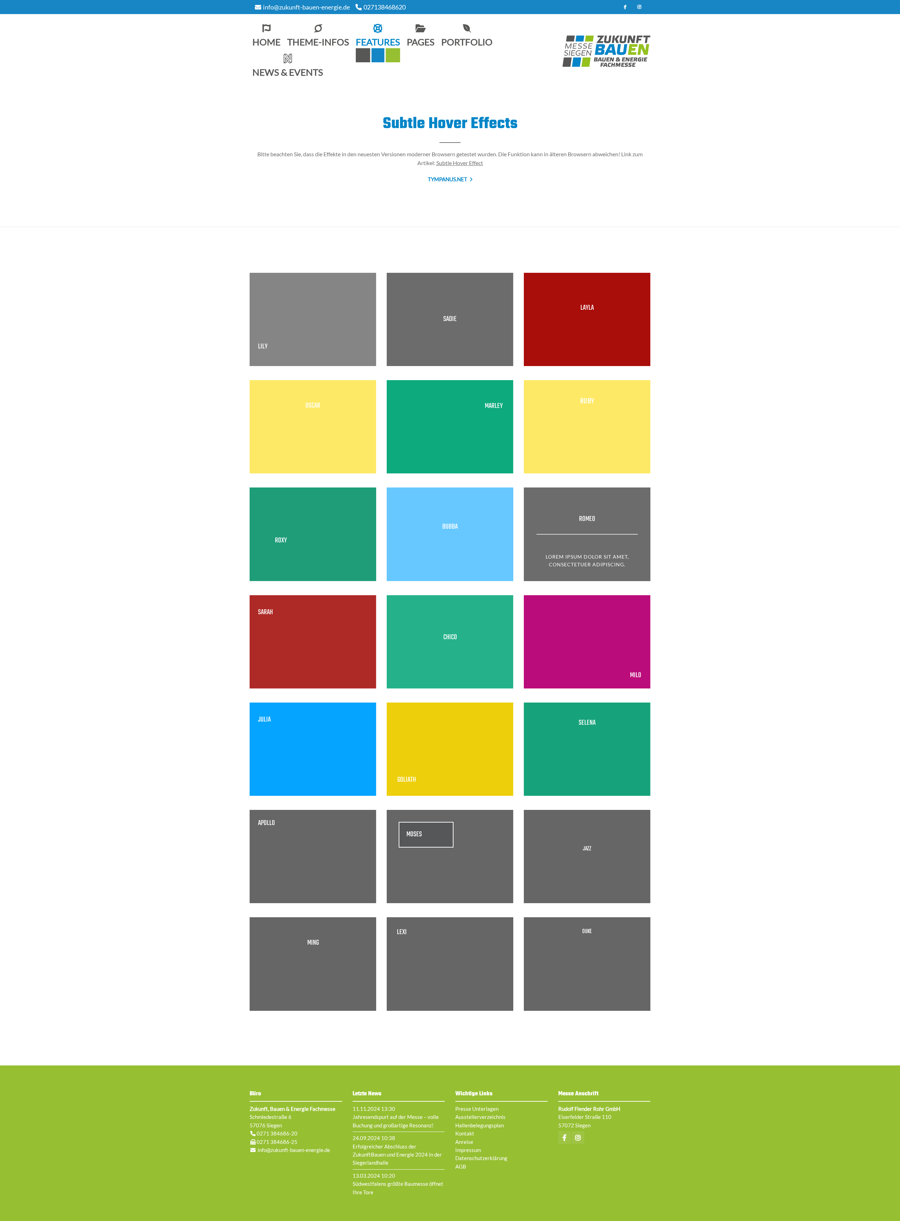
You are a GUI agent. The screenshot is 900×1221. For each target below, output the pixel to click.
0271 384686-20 (277, 1133)
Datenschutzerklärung (481, 1158)
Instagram (639, 7)
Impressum (468, 1150)
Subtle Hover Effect (459, 162)
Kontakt (464, 1133)
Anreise (464, 1142)
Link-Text (313, 319)
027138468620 (385, 7)
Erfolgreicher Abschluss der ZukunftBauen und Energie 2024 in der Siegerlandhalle (397, 1154)
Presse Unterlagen (477, 1109)
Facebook (625, 7)
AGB (460, 1166)
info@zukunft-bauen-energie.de (306, 7)
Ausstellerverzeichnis (480, 1117)
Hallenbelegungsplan (479, 1125)
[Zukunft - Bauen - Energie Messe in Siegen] (606, 51)
